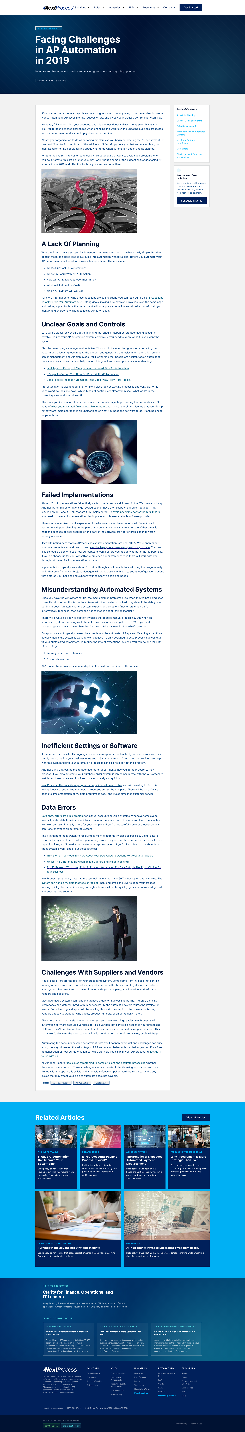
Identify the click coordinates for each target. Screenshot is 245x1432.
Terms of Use (196, 1424)
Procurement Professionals (186, 1152)
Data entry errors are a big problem (62, 815)
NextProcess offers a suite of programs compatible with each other (81, 785)
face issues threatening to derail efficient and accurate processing (105, 1062)
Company (169, 7)
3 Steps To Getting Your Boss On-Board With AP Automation (83, 374)
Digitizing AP (101, 1083)
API (183, 1392)
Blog (184, 1396)
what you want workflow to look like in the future (81, 406)
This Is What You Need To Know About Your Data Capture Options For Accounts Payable (100, 855)
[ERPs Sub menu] (137, 7)
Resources (149, 7)
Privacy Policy (181, 1424)
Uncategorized (90, 1152)
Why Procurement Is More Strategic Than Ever (188, 1158)
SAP (160, 1380)
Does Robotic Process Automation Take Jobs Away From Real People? (89, 379)
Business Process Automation (54, 1243)
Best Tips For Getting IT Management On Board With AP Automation (88, 368)
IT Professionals (117, 1390)
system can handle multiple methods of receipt (69, 882)
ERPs (131, 7)
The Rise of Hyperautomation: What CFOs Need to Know (67, 1333)
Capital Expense (93, 1373)
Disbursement (92, 1385)
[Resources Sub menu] (158, 7)
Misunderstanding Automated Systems (191, 133)
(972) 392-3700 (74, 1408)
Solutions (80, 7)
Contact (185, 1377)
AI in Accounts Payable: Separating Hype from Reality (162, 1247)
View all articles (195, 1117)
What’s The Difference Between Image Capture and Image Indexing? (88, 861)
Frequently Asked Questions (189, 1382)
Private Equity (116, 1394)
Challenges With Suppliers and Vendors (189, 156)
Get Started (191, 7)
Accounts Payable (48, 28)
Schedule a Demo (191, 200)
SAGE (160, 1388)
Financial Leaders (118, 1373)
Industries (114, 7)
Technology (139, 1385)
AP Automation (82, 1083)
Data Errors (182, 148)
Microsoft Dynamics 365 (166, 1374)
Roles (97, 7)
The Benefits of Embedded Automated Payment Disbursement (144, 1160)
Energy (137, 1381)
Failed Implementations (188, 126)
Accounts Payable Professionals (118, 1385)
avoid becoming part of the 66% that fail (137, 511)
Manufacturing (140, 1377)
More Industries (142, 1393)
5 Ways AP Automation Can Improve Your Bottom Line (54, 1160)
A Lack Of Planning (186, 115)
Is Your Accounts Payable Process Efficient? (99, 1158)
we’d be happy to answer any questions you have (120, 547)
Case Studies (187, 1388)
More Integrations (167, 1396)
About (184, 1373)
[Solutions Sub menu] (88, 7)
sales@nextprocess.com (53, 1408)
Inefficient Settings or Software (186, 142)
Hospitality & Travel (142, 1389)
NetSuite (162, 1392)
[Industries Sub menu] (123, 7)
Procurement (92, 1377)
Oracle (161, 1384)
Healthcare (138, 1373)
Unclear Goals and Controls (190, 120)
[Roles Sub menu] (103, 7)
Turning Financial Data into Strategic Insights (69, 1247)
